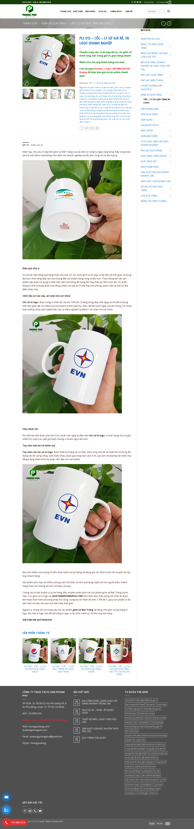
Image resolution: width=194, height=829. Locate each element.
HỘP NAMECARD (150, 108)
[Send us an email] (140, 2)
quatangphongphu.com (34, 730)
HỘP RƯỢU (147, 119)
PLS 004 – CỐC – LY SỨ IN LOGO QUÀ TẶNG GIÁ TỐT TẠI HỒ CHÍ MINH (119, 670)
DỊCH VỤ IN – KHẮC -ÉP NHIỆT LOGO (98, 711)
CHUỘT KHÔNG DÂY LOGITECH (151, 87)
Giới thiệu (78, 11)
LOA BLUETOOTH (150, 125)
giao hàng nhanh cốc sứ (119, 99)
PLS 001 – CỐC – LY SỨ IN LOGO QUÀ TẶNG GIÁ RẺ (91, 669)
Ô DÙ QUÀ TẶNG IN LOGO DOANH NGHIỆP (154, 143)
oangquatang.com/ (40, 726)
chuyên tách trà (108, 93)
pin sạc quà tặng (132, 771)
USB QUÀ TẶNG (149, 195)
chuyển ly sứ (100, 90)
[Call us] (35, 811)
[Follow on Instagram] (135, 2)
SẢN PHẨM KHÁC (150, 166)
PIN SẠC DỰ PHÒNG (151, 150)
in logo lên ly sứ (95, 107)
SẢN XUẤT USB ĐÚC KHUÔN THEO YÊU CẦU (100, 730)
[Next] (70, 60)
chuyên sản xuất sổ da (135, 740)
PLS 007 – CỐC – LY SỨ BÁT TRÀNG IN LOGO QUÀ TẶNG (63, 669)
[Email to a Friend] (92, 128)
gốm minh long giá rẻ (105, 101)
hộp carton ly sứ (104, 104)
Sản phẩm (90, 11)
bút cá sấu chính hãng (135, 704)
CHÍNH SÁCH (116, 11)
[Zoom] (26, 83)
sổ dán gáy (142, 793)
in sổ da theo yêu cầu (158, 753)
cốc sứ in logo (101, 96)
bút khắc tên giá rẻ (152, 708)
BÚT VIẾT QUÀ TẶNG (152, 74)
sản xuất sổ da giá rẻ (149, 779)
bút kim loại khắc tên (134, 717)
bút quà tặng (157, 722)
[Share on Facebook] (82, 128)
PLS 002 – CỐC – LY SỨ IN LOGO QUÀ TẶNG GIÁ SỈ (35, 669)
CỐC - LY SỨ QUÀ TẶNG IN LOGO (90, 23)
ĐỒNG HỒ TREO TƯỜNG (154, 201)
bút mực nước (131, 722)
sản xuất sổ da (132, 779)
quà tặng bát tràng (101, 113)
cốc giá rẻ (120, 93)
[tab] (25, 145)
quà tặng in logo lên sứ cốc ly (114, 116)
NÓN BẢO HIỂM (149, 136)
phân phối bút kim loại (145, 766)
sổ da (163, 779)
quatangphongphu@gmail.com (46, 736)
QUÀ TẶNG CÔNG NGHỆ (153, 155)
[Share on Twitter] (87, 128)
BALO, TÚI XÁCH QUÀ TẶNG (152, 46)
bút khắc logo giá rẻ (134, 708)
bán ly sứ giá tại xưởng (105, 87)
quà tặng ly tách (101, 119)
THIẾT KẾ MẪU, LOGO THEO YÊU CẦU (99, 720)
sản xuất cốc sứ (114, 119)
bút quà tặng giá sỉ (153, 726)
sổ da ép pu (131, 793)
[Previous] (27, 60)
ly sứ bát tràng (88, 110)
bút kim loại (130, 713)
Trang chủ (65, 11)
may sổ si (129, 766)
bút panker (144, 722)
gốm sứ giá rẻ (120, 101)
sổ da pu (158, 784)
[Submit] (168, 11)
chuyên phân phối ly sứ (116, 90)
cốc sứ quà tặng (114, 96)
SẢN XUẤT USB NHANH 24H (156, 181)
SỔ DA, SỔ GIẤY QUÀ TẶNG (151, 188)
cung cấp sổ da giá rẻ (155, 748)
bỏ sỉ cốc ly (119, 87)
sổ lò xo (153, 793)
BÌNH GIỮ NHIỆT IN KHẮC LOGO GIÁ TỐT (154, 55)
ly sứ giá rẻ (99, 110)
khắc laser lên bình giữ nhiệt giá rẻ (140, 762)
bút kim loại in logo (146, 713)
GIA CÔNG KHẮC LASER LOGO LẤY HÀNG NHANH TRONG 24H (99, 702)
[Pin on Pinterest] (97, 128)
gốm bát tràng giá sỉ (87, 101)
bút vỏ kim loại (132, 731)
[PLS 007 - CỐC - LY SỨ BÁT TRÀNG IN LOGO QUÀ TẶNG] (63, 650)
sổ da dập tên (146, 784)
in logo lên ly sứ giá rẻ (112, 107)
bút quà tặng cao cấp (134, 726)
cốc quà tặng (89, 96)
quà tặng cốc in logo (117, 113)
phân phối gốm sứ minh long (116, 110)
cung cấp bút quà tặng (135, 748)
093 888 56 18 (47, 720)
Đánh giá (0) (37, 145)
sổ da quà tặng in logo (150, 788)
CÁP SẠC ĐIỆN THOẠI (152, 80)
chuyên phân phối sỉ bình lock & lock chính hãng (146, 735)
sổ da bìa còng (132, 784)
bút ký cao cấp (159, 717)
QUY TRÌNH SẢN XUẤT (94, 738)
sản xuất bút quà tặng (151, 775)
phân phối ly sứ (85, 113)
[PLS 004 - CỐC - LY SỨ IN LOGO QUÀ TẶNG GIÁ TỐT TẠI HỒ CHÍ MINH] (119, 650)
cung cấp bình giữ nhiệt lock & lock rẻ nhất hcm (145, 744)
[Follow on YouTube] (40, 811)
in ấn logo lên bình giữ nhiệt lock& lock (142, 757)
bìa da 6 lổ (130, 700)
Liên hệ (128, 11)
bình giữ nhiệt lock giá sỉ (147, 700)
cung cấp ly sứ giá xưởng (97, 99)
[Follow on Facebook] (132, 2)
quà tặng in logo (132, 775)
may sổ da (161, 762)
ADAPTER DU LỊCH (150, 38)
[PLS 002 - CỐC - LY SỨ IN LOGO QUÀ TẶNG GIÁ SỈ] (35, 650)
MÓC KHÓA (147, 130)
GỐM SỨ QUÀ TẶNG (53, 23)
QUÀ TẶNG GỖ (148, 161)
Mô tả (25, 145)
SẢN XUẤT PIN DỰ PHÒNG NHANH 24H (155, 174)
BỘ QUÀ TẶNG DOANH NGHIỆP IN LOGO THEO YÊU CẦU (156, 66)
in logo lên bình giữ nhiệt (136, 753)
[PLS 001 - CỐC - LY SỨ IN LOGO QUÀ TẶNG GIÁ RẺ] (91, 650)
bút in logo (161, 704)
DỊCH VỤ (102, 11)
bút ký (148, 717)
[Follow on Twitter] (137, 2)
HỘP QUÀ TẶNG (149, 114)
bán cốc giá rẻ (89, 87)
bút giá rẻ (151, 704)
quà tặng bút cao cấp (150, 771)
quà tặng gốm (95, 116)
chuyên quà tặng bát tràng (90, 93)
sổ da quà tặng (132, 788)
